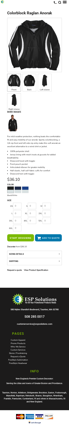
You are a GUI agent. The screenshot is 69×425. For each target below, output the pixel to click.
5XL (40, 220)
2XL (40, 213)
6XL (11, 228)
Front (14, 89)
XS (11, 206)
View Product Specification (36, 270)
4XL (25, 220)
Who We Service (18, 346)
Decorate (11, 246)
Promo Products (18, 343)
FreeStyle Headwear (18, 363)
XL (26, 213)
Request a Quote (18, 356)
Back (29, 89)
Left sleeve (45, 89)
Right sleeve (14, 109)
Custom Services (18, 350)
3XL (11, 220)
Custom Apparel (18, 340)
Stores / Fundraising (18, 353)
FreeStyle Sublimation (18, 360)
